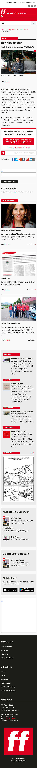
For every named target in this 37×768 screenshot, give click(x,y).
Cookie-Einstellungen (9, 690)
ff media (7, 81)
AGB (3, 675)
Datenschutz (6, 683)
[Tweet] (16, 159)
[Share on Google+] (20, 159)
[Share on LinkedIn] (30, 159)
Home (2, 29)
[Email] (33, 159)
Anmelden (9, 2)
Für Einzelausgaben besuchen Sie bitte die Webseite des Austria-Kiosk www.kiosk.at (19, 141)
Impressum (5, 679)
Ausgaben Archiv (30, 2)
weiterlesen (31, 244)
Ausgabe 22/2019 (22, 29)
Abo (15, 2)
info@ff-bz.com (11, 718)
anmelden (15, 192)
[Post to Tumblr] (23, 159)
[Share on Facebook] (13, 159)
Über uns (5, 650)
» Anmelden (30, 153)
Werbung (21, 2)
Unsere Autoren (7, 647)
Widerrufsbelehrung (8, 687)
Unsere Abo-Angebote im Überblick (18, 147)
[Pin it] (27, 159)
